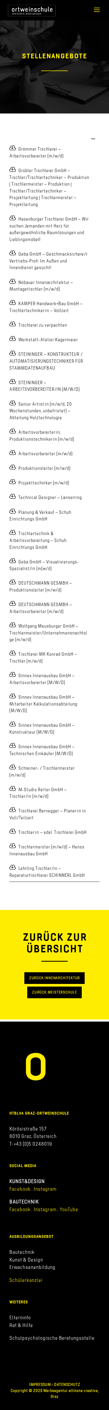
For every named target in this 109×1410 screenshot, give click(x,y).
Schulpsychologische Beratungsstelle (51, 1338)
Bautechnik (21, 1252)
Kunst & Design (26, 1259)
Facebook (19, 1189)
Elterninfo (20, 1317)
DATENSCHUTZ (67, 1384)
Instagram (44, 1189)
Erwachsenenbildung (32, 1267)
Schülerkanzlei (25, 1280)
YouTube (69, 1209)
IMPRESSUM (40, 1384)
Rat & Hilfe (21, 1325)
